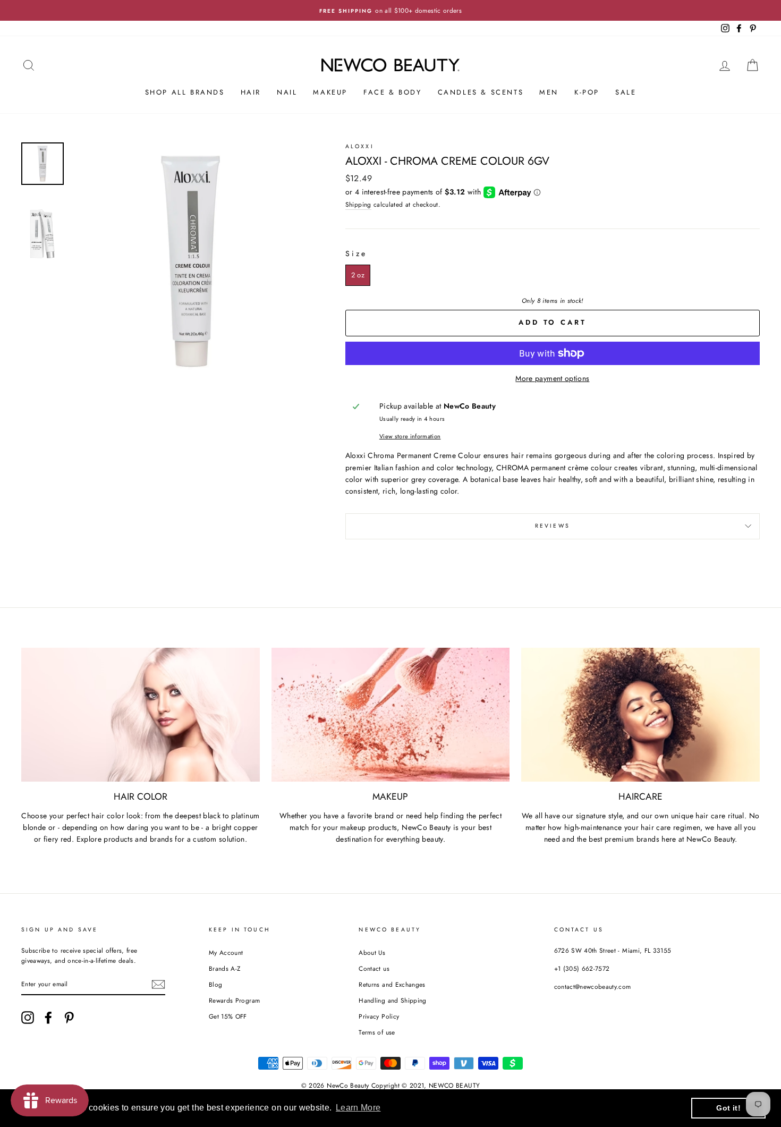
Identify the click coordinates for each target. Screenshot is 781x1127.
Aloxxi (359, 146)
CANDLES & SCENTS (481, 92)
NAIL (287, 92)
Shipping (358, 204)
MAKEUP (330, 92)
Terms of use (377, 1032)
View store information (410, 436)
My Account (226, 952)
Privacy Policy (379, 1016)
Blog (215, 984)
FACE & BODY (392, 92)
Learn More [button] (358, 1107)
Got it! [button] (728, 1108)
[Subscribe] (158, 984)
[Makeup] (390, 715)
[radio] (357, 275)
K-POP (586, 92)
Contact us (374, 968)
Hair (251, 92)
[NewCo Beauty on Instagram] (27, 1017)
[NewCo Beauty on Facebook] (48, 1017)
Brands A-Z (225, 968)
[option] (390, 10)
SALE (625, 92)
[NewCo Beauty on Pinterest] (69, 1017)
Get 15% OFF (228, 1016)
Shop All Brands (185, 92)
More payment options (552, 378)
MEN (548, 92)
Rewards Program (234, 1000)
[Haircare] (640, 715)
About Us (372, 952)
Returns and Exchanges (392, 984)
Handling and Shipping (392, 1000)
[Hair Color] (140, 715)
